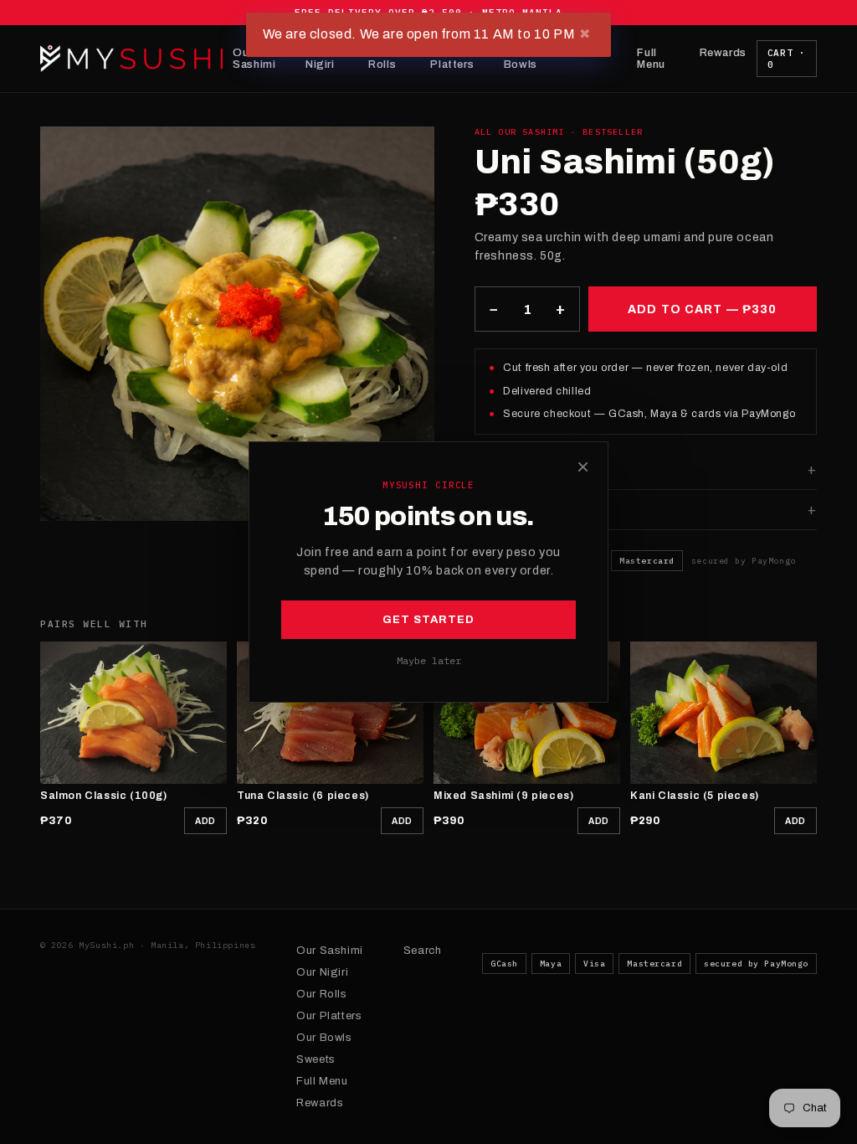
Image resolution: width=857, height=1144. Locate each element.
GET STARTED (428, 620)
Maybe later (429, 660)
